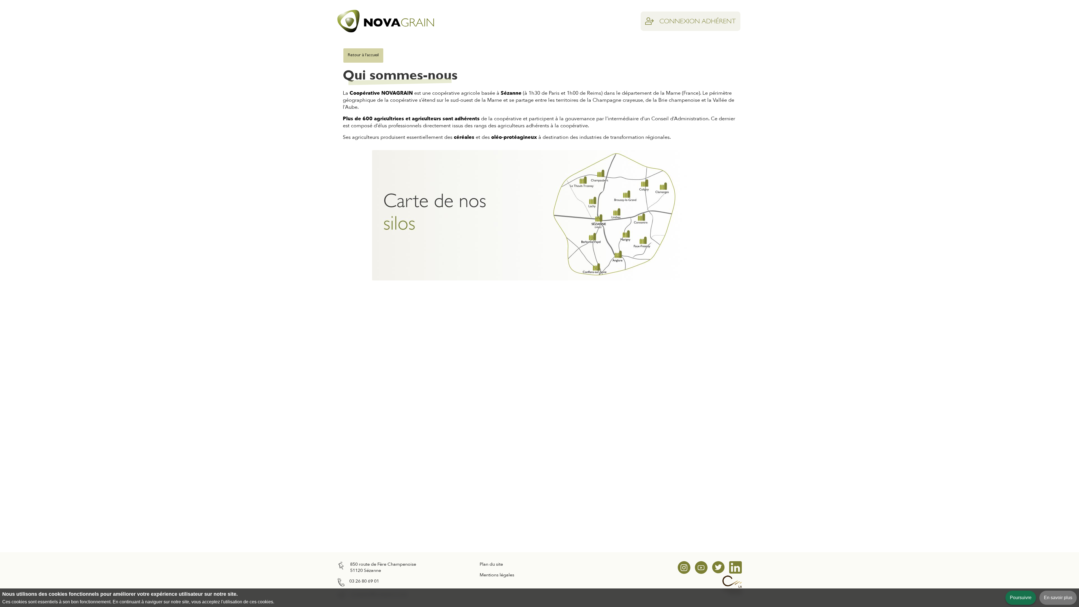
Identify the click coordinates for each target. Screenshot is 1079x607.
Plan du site (491, 564)
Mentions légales (497, 575)
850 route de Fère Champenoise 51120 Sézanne (383, 567)
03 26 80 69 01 (364, 581)
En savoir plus (1058, 597)
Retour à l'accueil (363, 55)
